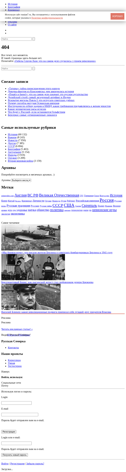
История (12, 4)
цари (85, 210)
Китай (11, 200)
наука (32, 210)
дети (10, 210)
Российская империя (87, 200)
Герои (96, 196)
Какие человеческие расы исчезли (27, 109)
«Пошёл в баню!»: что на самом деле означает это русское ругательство (48, 94)
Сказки (78, 206)
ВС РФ (32, 195)
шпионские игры (104, 210)
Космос (18, 201)
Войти (5, 463)
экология (5, 214)
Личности (38, 200)
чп (90, 210)
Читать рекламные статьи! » (17, 329)
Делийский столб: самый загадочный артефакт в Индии (39, 97)
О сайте (12, 24)
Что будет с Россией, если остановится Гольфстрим (36, 112)
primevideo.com (7, 196)
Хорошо (117, 16)
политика (56, 210)
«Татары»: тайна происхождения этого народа (34, 88)
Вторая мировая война (20, 160)
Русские (35, 206)
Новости (13, 140)
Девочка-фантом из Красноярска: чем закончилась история (41, 91)
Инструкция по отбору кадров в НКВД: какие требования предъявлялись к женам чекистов (59, 106)
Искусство (104, 196)
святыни (67, 210)
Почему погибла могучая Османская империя (33, 103)
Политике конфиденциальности (47, 18)
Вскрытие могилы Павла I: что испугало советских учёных (41, 100)
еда (14, 210)
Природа (56, 201)
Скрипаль (89, 205)
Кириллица (14, 360)
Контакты (13, 347)
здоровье (21, 210)
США (69, 205)
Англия (20, 195)
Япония (116, 206)
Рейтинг (71, 201)
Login (4, 397)
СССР (11, 146)
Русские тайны (46, 206)
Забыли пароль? (35, 463)
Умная (11, 363)
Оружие (12, 158)
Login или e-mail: (10, 437)
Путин (63, 201)
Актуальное (14, 152)
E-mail (4, 408)
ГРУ (82, 196)
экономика (18, 213)
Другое (12, 143)
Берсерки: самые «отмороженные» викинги (32, 115)
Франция (108, 206)
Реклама (12, 21)
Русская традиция (18, 205)
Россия (107, 200)
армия (4, 210)
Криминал (14, 9)
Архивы (5, 180)
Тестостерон (15, 366)
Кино (4, 200)
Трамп (101, 206)
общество (43, 210)
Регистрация (17, 463)
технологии (77, 210)
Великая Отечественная (59, 195)
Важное (12, 137)
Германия (89, 195)
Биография (14, 7)
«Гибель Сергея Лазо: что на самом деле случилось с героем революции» (55, 61)
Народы (12, 155)
